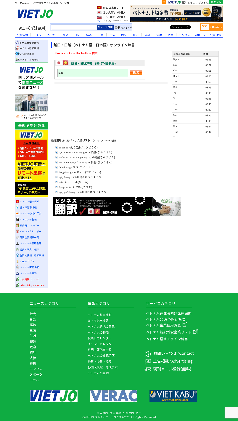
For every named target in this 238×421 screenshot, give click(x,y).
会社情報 (22, 35)
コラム (34, 379)
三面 (100, 35)
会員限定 (215, 35)
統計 (147, 35)
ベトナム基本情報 (29, 201)
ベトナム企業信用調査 (163, 324)
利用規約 (102, 413)
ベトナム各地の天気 (30, 213)
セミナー (51, 35)
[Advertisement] (82, 111)
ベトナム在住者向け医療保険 (169, 313)
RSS (138, 413)
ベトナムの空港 (28, 273)
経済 (89, 35)
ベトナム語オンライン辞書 (167, 338)
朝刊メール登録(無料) (172, 369)
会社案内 (128, 413)
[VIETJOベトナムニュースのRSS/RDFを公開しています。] (164, 3)
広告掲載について (29, 279)
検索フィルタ (125, 27)
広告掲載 (161, 361)
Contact (186, 353)
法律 (159, 35)
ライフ (37, 35)
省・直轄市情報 (28, 207)
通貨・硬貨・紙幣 (29, 249)
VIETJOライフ (27, 261)
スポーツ (199, 35)
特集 (170, 35)
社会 (65, 35)
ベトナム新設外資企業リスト (169, 331)
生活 (112, 35)
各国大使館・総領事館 (32, 255)
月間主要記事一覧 (29, 237)
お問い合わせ (165, 353)
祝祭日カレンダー (29, 225)
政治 (135, 35)
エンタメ (184, 35)
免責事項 (115, 413)
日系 (77, 35)
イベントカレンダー (30, 231)
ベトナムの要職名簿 (30, 243)
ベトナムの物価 (28, 219)
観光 (124, 35)
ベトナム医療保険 (29, 267)
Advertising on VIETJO (32, 285)
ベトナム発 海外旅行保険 (165, 318)
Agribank (101, 21)
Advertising (182, 361)
